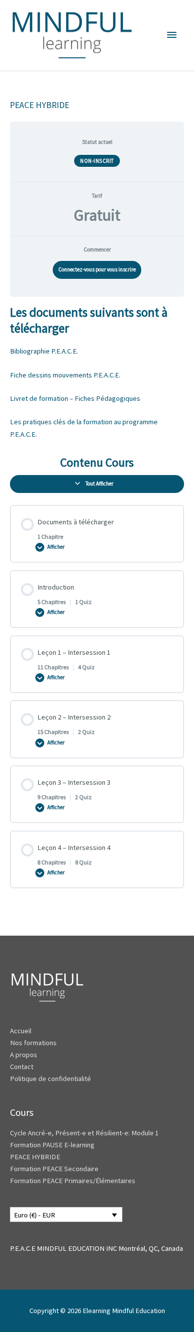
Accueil (20, 1030)
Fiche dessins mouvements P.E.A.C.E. (65, 374)
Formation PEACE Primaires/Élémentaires (72, 1180)
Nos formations (33, 1042)
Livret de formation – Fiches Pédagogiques (75, 398)
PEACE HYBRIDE (36, 1156)
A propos (23, 1054)
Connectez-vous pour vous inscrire (97, 269)
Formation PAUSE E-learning (52, 1144)
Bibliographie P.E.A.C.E (43, 351)
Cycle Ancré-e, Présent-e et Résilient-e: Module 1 (84, 1132)
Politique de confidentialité (50, 1078)
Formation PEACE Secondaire (54, 1168)
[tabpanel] (97, 372)
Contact (21, 1066)
